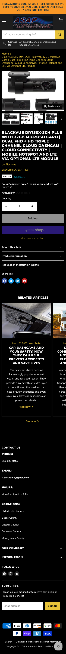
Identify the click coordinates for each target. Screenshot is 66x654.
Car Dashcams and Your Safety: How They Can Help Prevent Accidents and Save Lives (26, 355)
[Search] (59, 34)
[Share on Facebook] (4, 281)
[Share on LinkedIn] (17, 281)
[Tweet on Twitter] (11, 281)
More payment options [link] (33, 238)
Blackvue (10, 164)
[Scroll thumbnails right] (61, 118)
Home (5, 53)
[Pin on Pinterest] (24, 281)
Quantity (6, 198)
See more (31, 421)
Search (8, 641)
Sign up (53, 606)
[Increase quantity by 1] (32, 206)
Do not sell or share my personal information (38, 641)
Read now (24, 407)
